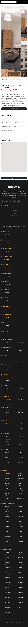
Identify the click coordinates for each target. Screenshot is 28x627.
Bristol (7, 519)
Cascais (7, 423)
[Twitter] (14, 201)
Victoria (7, 465)
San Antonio (20, 597)
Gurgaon (7, 483)
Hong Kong (7, 276)
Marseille (7, 391)
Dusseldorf (7, 439)
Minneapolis (20, 582)
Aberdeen (7, 506)
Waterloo (21, 465)
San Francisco (21, 600)
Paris (21, 391)
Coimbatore (20, 475)
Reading (7, 541)
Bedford (7, 511)
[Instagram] (2, 201)
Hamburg (7, 441)
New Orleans (21, 585)
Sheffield (21, 541)
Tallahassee (7, 607)
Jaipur (7, 488)
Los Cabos (7, 377)
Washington (7, 612)
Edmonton (7, 455)
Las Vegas (7, 580)
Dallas (20, 567)
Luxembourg (7, 259)
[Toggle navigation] (25, 2)
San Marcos (7, 602)
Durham (7, 524)
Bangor (7, 509)
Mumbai (7, 493)
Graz (7, 334)
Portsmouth (20, 539)
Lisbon (7, 425)
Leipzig (20, 441)
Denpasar (21, 350)
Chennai (7, 475)
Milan (7, 367)
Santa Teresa (7, 300)
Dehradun (7, 478)
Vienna (20, 334)
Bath (21, 509)
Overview (4, 79)
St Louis (20, 605)
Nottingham (7, 536)
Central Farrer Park (7, 399)
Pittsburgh (7, 592)
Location (18, 79)
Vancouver (20, 462)
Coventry (21, 521)
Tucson (20, 610)
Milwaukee (7, 582)
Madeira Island (20, 425)
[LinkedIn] (6, 201)
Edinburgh (20, 524)
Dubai (7, 325)
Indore (20, 485)
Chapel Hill (20, 557)
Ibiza (7, 358)
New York (7, 587)
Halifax (20, 455)
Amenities (11, 79)
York (21, 544)
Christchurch (21, 342)
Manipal (21, 490)
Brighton (21, 516)
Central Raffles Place (7, 402)
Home (14, 208)
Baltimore (7, 554)
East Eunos (20, 402)
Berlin (7, 436)
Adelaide (7, 410)
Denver (7, 570)
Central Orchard (20, 399)
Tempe (7, 610)
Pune (21, 495)
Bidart (7, 388)
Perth (7, 415)
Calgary (20, 452)
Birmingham (7, 514)
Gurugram (20, 483)
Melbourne (20, 412)
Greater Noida (21, 480)
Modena (21, 367)
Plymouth (7, 539)
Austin (20, 552)
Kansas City (20, 577)
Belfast (20, 511)
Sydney (20, 415)
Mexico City (20, 377)
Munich (7, 444)
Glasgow (21, 526)
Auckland (7, 342)
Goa (7, 480)
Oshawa (7, 460)
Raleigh (7, 595)
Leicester (21, 529)
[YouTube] (18, 201)
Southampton (7, 544)
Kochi (20, 488)
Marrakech (7, 284)
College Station (7, 564)
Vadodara (7, 498)
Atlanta (7, 552)
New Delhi (21, 493)
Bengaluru (20, 473)
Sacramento (7, 597)
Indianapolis (7, 577)
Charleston (7, 559)
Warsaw (7, 267)
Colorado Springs (21, 564)
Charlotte (21, 559)
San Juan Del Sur (7, 309)
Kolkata (7, 490)
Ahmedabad (7, 473)
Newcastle (20, 534)
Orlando (21, 587)
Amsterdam (7, 251)
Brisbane (21, 410)
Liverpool (7, 531)
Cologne (21, 436)
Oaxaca (7, 380)
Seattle (7, 605)
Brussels (7, 234)
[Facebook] (10, 201)
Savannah (21, 602)
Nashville (7, 585)
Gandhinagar (21, 478)
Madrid (20, 358)
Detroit (20, 570)
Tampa (20, 607)
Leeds (7, 529)
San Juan (7, 317)
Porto (7, 428)
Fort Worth (20, 572)
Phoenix (21, 590)
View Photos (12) (14, 74)
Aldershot (21, 506)
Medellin (7, 292)
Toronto (7, 462)
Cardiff (7, 521)
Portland (21, 592)
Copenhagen (7, 243)
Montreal (21, 457)
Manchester (7, 534)
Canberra (7, 412)
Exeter (7, 526)
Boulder (7, 557)
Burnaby (7, 452)
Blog (15, 213)
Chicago (7, 562)
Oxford (20, 536)
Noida (7, 495)
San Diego (7, 600)
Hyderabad (7, 485)
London (20, 531)
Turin (7, 369)
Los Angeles (20, 580)
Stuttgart (21, 444)
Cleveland (21, 562)
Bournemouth (21, 514)
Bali (7, 350)
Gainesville (7, 575)
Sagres (20, 428)
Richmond (20, 595)
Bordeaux (21, 388)
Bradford (7, 516)
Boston (20, 554)
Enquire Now (14, 108)
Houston (21, 575)
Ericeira (20, 423)
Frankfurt (21, 439)
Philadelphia (7, 590)
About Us (14, 210)
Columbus (7, 567)
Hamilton (7, 457)
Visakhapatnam (20, 498)
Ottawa (20, 460)
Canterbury (20, 519)
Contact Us (15, 215)
